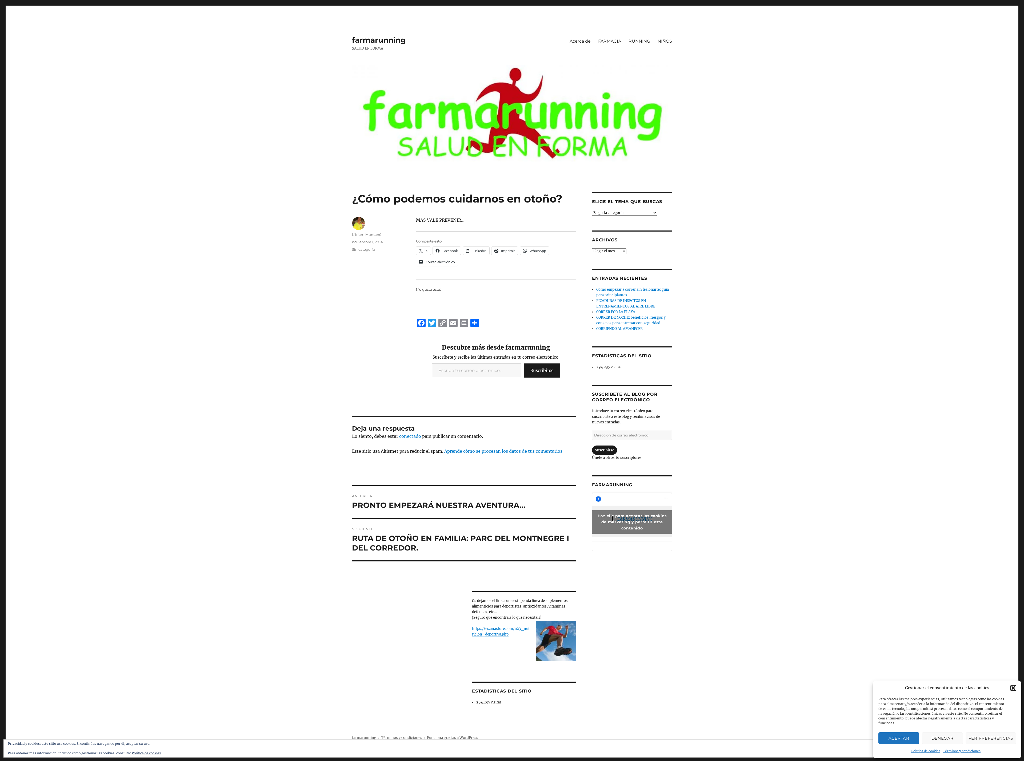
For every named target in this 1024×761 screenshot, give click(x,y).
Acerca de (580, 41)
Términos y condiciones (962, 751)
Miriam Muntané (366, 234)
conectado (410, 436)
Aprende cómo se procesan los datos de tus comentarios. (503, 451)
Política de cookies (925, 751)
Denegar (942, 738)
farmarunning (379, 39)
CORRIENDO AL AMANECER (619, 328)
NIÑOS (665, 41)
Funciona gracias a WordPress (452, 737)
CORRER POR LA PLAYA (615, 312)
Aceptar (899, 738)
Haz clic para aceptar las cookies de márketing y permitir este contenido (632, 521)
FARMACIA (609, 41)
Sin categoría (363, 249)
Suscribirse (542, 370)
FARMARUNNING (612, 484)
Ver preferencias (991, 738)
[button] (1013, 688)
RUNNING (639, 41)
